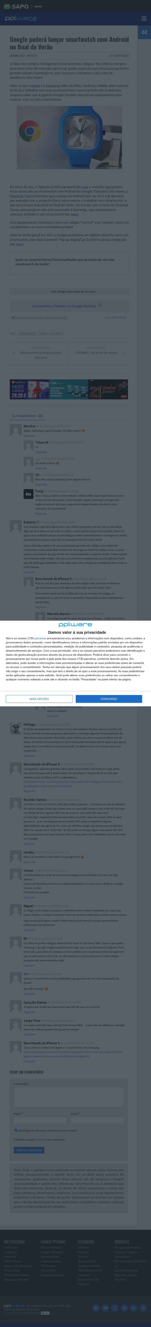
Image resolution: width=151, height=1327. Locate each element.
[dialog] (75, 663)
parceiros (40, 638)
